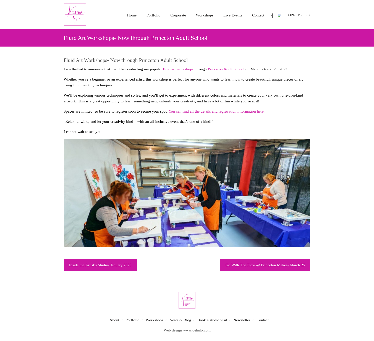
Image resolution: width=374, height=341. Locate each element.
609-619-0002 (299, 15)
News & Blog (180, 320)
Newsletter (241, 320)
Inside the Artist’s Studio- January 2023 (100, 265)
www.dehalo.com (197, 330)
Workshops (204, 15)
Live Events (232, 15)
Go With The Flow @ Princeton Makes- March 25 (265, 265)
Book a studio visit (212, 320)
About (114, 320)
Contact (258, 15)
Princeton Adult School (226, 69)
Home (132, 15)
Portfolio (153, 15)
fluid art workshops (178, 69)
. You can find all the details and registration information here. (216, 111)
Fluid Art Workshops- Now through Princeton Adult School (126, 60)
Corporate (178, 15)
